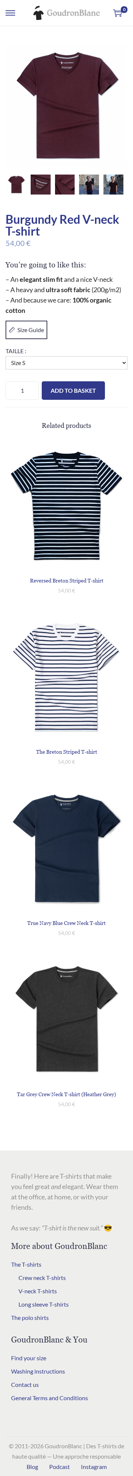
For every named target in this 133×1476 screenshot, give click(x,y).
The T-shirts (26, 1264)
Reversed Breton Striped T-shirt (66, 580)
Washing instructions (38, 1371)
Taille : (16, 350)
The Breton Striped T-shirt (66, 752)
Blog (32, 1466)
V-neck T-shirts (37, 1290)
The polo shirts (30, 1317)
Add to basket (73, 390)
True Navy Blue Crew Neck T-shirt (66, 923)
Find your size (28, 1357)
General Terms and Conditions (49, 1397)
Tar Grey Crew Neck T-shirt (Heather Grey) (66, 1094)
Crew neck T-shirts (42, 1277)
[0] (117, 13)
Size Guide (30, 329)
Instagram (94, 1466)
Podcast (59, 1466)
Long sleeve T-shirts (43, 1304)
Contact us (25, 1384)
